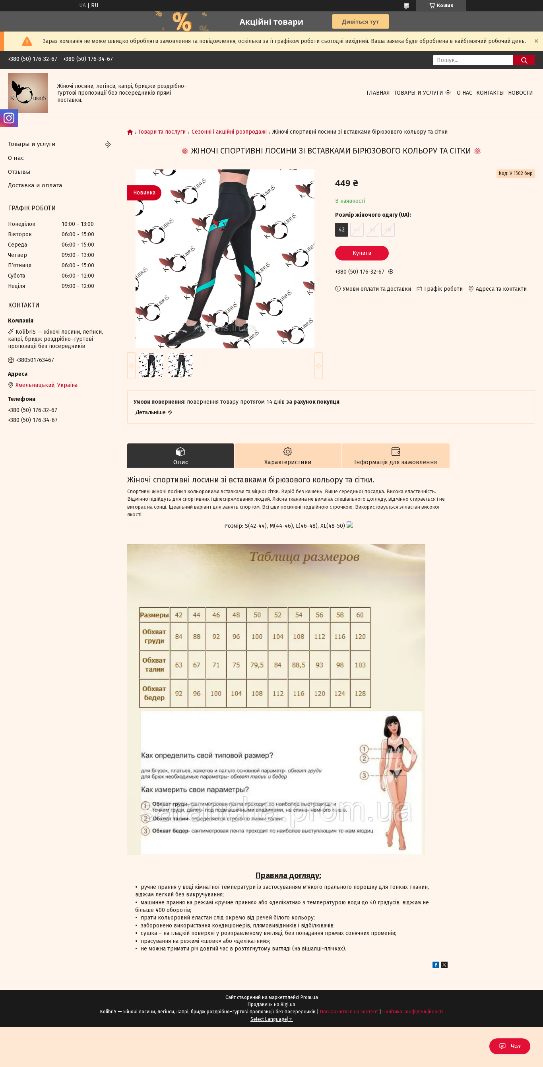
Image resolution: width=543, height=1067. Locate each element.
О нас (464, 92)
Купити (362, 253)
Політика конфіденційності (412, 1012)
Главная (378, 92)
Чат (516, 1046)
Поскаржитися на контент (349, 1012)
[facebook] (435, 966)
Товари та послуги (162, 132)
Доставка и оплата (35, 185)
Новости (520, 92)
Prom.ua (309, 997)
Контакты (490, 92)
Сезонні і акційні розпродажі (229, 132)
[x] (444, 966)
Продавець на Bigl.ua (271, 1004)
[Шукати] (524, 60)
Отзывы (19, 171)
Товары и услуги (418, 92)
